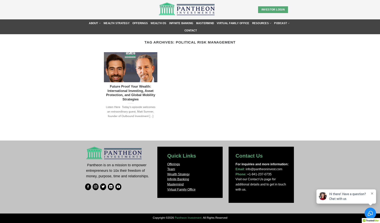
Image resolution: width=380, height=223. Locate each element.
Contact (190, 30)
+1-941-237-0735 (259, 174)
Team (171, 169)
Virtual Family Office (233, 23)
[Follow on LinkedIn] (111, 187)
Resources (260, 23)
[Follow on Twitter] (103, 187)
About (93, 23)
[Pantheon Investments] (187, 9)
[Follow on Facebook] (88, 187)
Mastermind (205, 23)
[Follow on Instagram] (96, 187)
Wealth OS (158, 23)
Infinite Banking (181, 23)
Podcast (280, 23)
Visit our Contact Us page (253, 179)
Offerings (140, 23)
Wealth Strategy (117, 23)
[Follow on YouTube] (118, 187)
